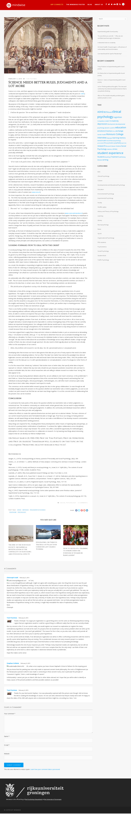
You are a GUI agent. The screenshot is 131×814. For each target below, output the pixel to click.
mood (108, 140)
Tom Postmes (31, 79)
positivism (13, 512)
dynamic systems (110, 128)
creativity (115, 121)
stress (115, 149)
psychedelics (110, 143)
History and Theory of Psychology (108, 211)
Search (123, 4)
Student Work (102, 255)
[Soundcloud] (114, 4)
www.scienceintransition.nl (73, 213)
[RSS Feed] (120, 4)
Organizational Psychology (106, 238)
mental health (101, 140)
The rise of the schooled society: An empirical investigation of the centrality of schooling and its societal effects (19, 549)
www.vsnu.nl (36, 192)
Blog (90, 4)
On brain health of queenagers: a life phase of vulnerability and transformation (112, 48)
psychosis (123, 143)
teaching (107, 157)
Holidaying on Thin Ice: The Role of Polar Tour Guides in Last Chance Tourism (46, 545)
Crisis (19, 510)
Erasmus (109, 131)
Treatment (115, 157)
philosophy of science (37, 510)
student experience (110, 153)
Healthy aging (102, 207)
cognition (117, 117)
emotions (101, 131)
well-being (122, 157)
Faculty (100, 203)
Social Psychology (68, 503)
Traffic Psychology (103, 260)
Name (6, 736)
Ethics (113, 131)
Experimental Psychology (105, 198)
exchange (119, 131)
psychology (22, 512)
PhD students (102, 242)
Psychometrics (102, 247)
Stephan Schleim (13, 663)
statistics (109, 149)
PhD (105, 143)
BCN (106, 112)
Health (104, 134)
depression (102, 124)
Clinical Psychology (103, 176)
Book (110, 112)
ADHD (100, 111)
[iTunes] (111, 4)
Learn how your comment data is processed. (45, 769)
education (120, 127)
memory (122, 138)
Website (6, 754)
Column (100, 181)
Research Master (111, 146)
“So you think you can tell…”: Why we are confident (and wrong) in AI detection (110, 37)
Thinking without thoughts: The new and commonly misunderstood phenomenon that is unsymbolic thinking (112, 89)
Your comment (9, 714)
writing (105, 160)
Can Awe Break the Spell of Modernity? (110, 54)
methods (26, 510)
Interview (101, 137)
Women (99, 160)
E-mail (6, 745)
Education (101, 189)
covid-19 (108, 121)
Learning (100, 216)
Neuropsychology (115, 140)
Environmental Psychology (106, 194)
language (109, 138)
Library (100, 220)
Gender (99, 134)
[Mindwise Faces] (117, 4)
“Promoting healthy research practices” (44, 444)
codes (82, 94)
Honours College (114, 134)
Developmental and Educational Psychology (111, 185)
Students (101, 157)
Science (118, 146)
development (111, 124)
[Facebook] (106, 4)
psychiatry (117, 143)
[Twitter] (109, 4)
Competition (101, 121)
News (99, 229)
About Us (99, 4)
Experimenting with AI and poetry (108, 31)
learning (115, 138)
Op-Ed (99, 233)
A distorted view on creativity (106, 43)
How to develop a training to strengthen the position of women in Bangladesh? (75, 551)
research (101, 146)
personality (100, 143)
